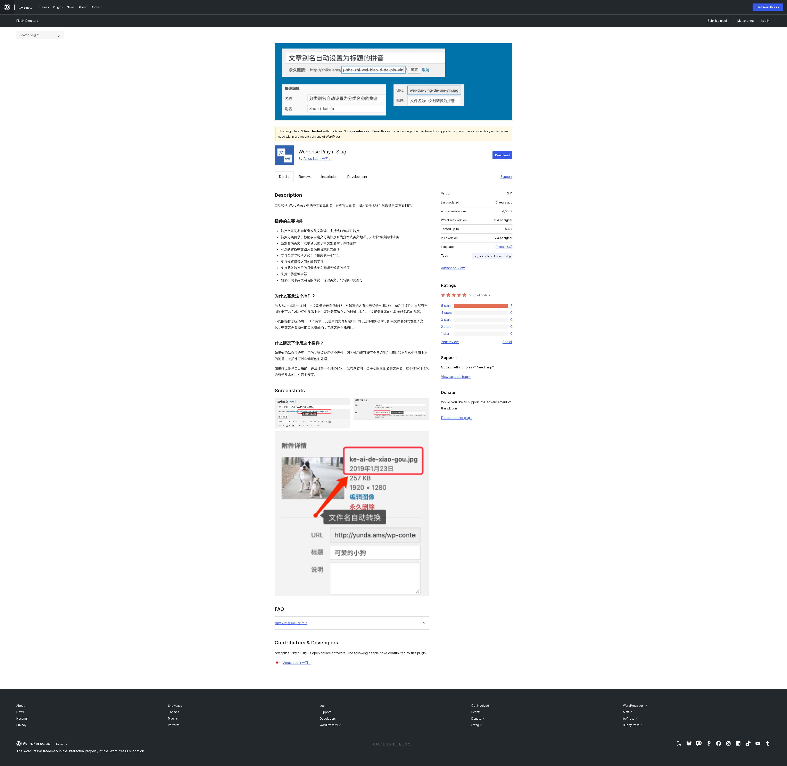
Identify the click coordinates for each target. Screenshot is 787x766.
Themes (173, 712)
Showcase (175, 705)
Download (502, 155)
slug (508, 256)
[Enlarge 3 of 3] (424, 436)
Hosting (21, 718)
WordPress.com (635, 705)
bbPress (630, 718)
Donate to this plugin (456, 418)
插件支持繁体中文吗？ (291, 623)
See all (507, 342)
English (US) (504, 246)
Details (284, 177)
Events (476, 712)
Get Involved (480, 705)
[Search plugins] (60, 35)
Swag (476, 725)
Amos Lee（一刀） (318, 159)
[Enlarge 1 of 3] (345, 403)
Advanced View (453, 268)
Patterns (174, 725)
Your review (450, 342)
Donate (478, 718)
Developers (328, 718)
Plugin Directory (27, 20)
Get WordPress (767, 7)
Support (506, 177)
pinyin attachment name (488, 256)
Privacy (21, 725)
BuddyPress (633, 725)
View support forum (456, 377)
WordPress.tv (330, 725)
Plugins (173, 718)
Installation (329, 177)
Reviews (305, 177)
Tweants (61, 744)
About (20, 705)
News (20, 712)
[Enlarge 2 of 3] (424, 403)
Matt (628, 712)
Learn (323, 705)
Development (357, 177)
